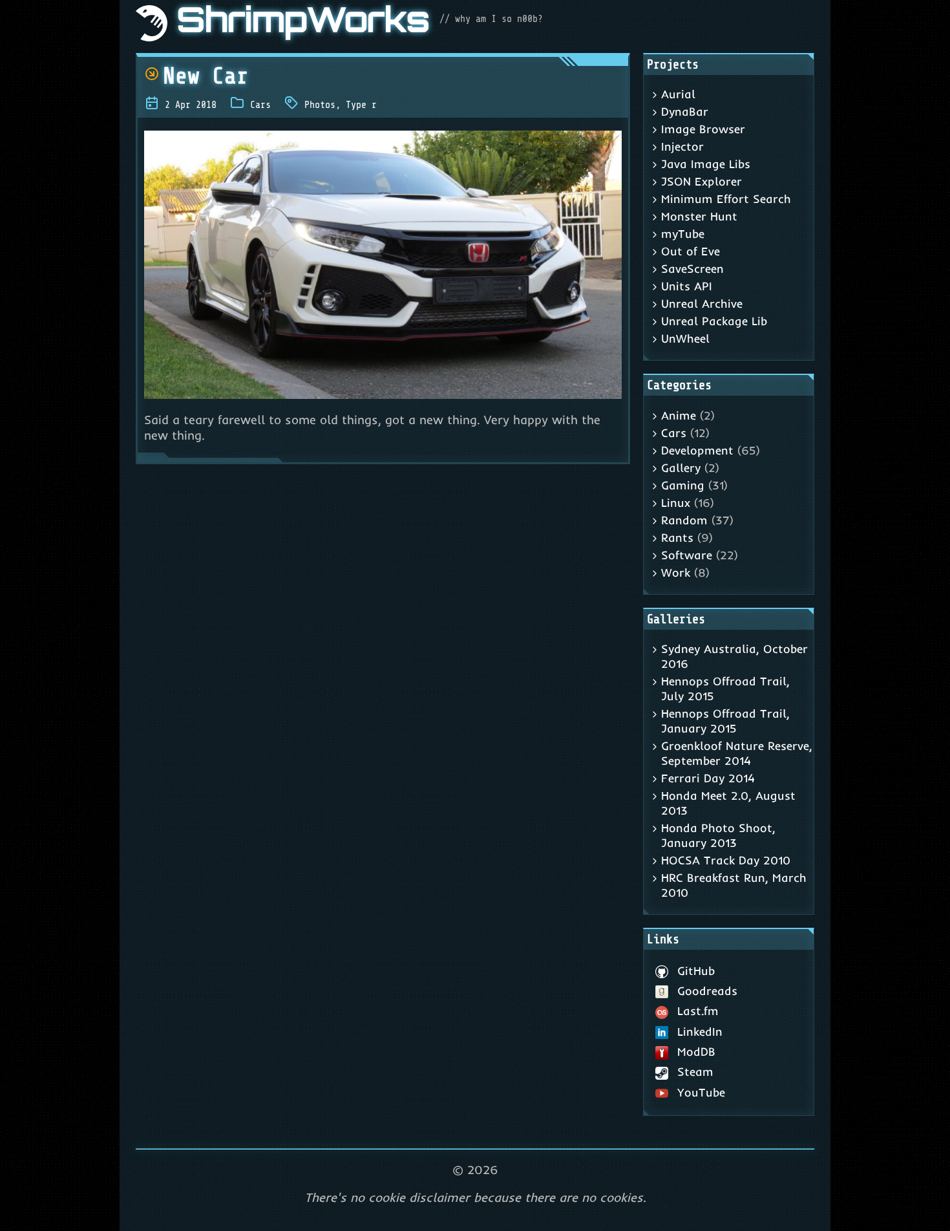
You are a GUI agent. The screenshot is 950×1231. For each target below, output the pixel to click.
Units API (686, 286)
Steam (695, 1071)
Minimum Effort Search (726, 198)
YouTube (701, 1092)
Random (684, 520)
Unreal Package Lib (714, 321)
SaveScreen (692, 268)
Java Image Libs (705, 163)
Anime (678, 415)
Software (686, 555)
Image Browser (703, 129)
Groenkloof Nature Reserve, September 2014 (736, 753)
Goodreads (707, 990)
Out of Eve (690, 251)
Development (697, 450)
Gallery (681, 467)
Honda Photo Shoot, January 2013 (718, 835)
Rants (677, 537)
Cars (260, 105)
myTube (682, 233)
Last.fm (698, 1010)
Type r (361, 105)
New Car (206, 76)
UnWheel (685, 338)
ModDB (696, 1051)
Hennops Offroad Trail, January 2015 (725, 721)
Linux (675, 502)
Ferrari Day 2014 (708, 778)
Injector (682, 146)
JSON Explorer (701, 181)
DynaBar (684, 111)
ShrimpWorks (303, 23)
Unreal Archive (702, 303)
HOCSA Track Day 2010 (725, 860)
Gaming (682, 485)
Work (675, 572)
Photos (319, 105)
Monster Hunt (699, 216)
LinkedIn (700, 1031)
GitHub (696, 970)
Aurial (678, 94)
